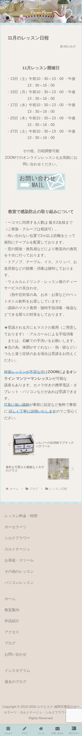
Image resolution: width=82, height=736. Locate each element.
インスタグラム (17, 670)
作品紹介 (12, 621)
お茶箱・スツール (19, 560)
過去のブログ (15, 682)
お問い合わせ (15, 654)
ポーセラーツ (15, 527)
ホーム (10, 599)
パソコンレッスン (19, 583)
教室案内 (12, 610)
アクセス (12, 632)
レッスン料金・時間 (21, 516)
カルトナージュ (17, 549)
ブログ (10, 643)
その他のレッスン (19, 571)
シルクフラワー (17, 538)
